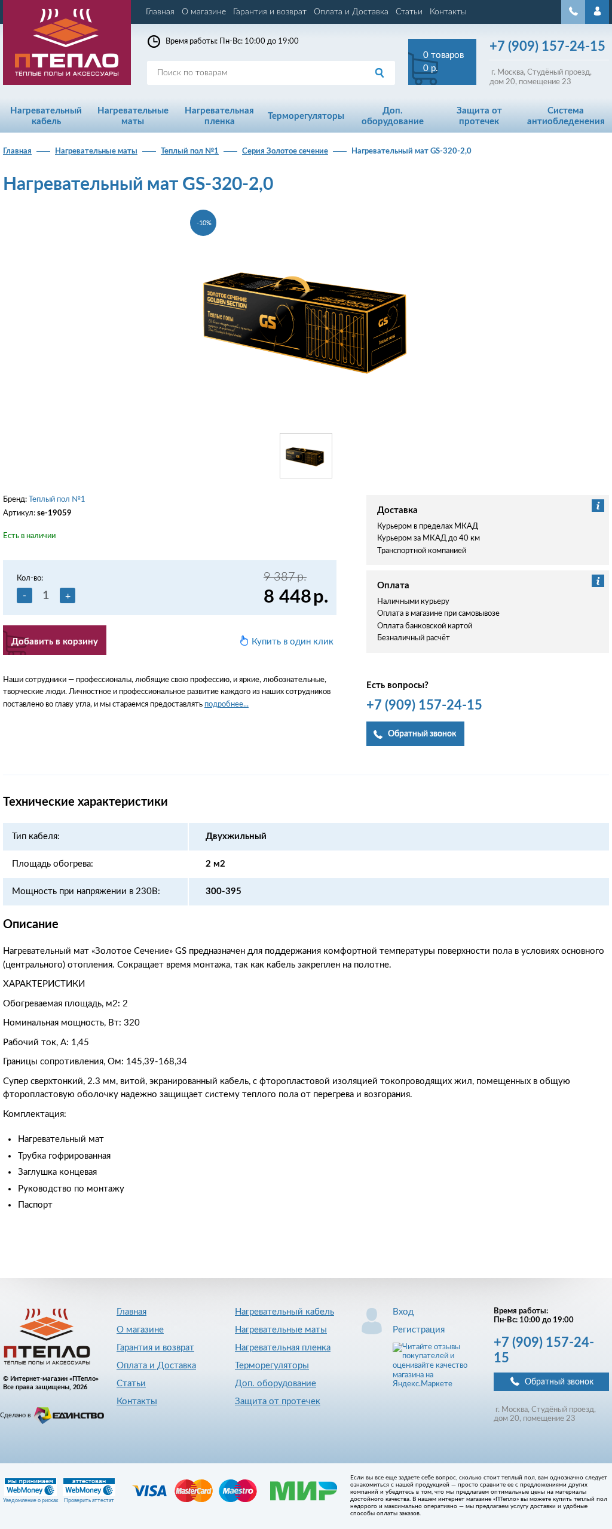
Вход (403, 1311)
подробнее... (226, 704)
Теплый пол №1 (190, 151)
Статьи (409, 12)
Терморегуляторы (272, 1365)
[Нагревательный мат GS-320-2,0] (306, 317)
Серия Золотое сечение (285, 151)
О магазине (204, 12)
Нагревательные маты (96, 151)
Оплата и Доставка (351, 12)
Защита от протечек (277, 1401)
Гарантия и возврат (270, 12)
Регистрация (419, 1329)
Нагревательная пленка (283, 1347)
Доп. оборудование (275, 1383)
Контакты (448, 12)
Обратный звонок (559, 1382)
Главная (160, 12)
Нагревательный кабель (284, 1311)
